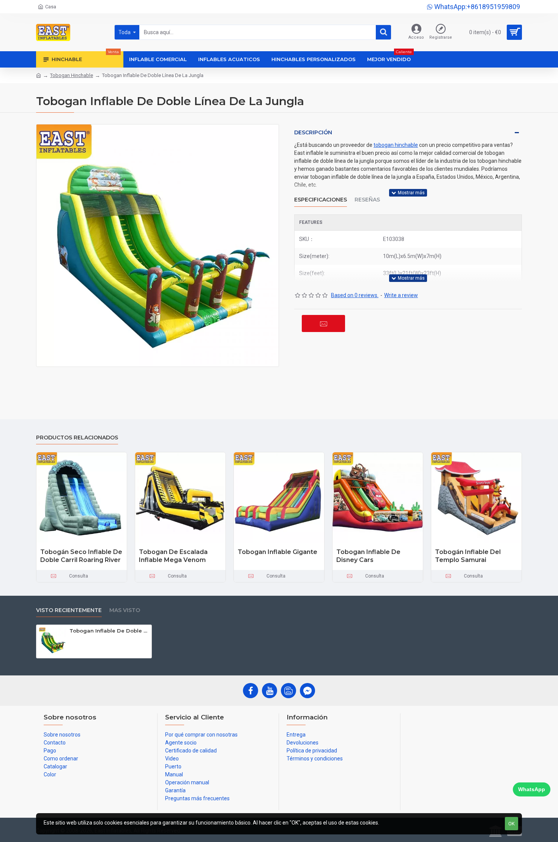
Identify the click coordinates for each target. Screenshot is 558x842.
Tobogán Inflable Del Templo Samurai (468, 555)
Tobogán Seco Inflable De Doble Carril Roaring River (81, 555)
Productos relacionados (77, 437)
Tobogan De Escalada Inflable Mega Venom (173, 555)
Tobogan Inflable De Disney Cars (368, 555)
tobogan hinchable (396, 145)
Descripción (313, 132)
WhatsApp (531, 789)
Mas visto (124, 610)
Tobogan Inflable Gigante (277, 552)
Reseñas (367, 200)
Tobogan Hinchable (71, 75)
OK (511, 823)
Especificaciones (320, 200)
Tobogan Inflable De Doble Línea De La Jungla (109, 631)
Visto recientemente (69, 610)
